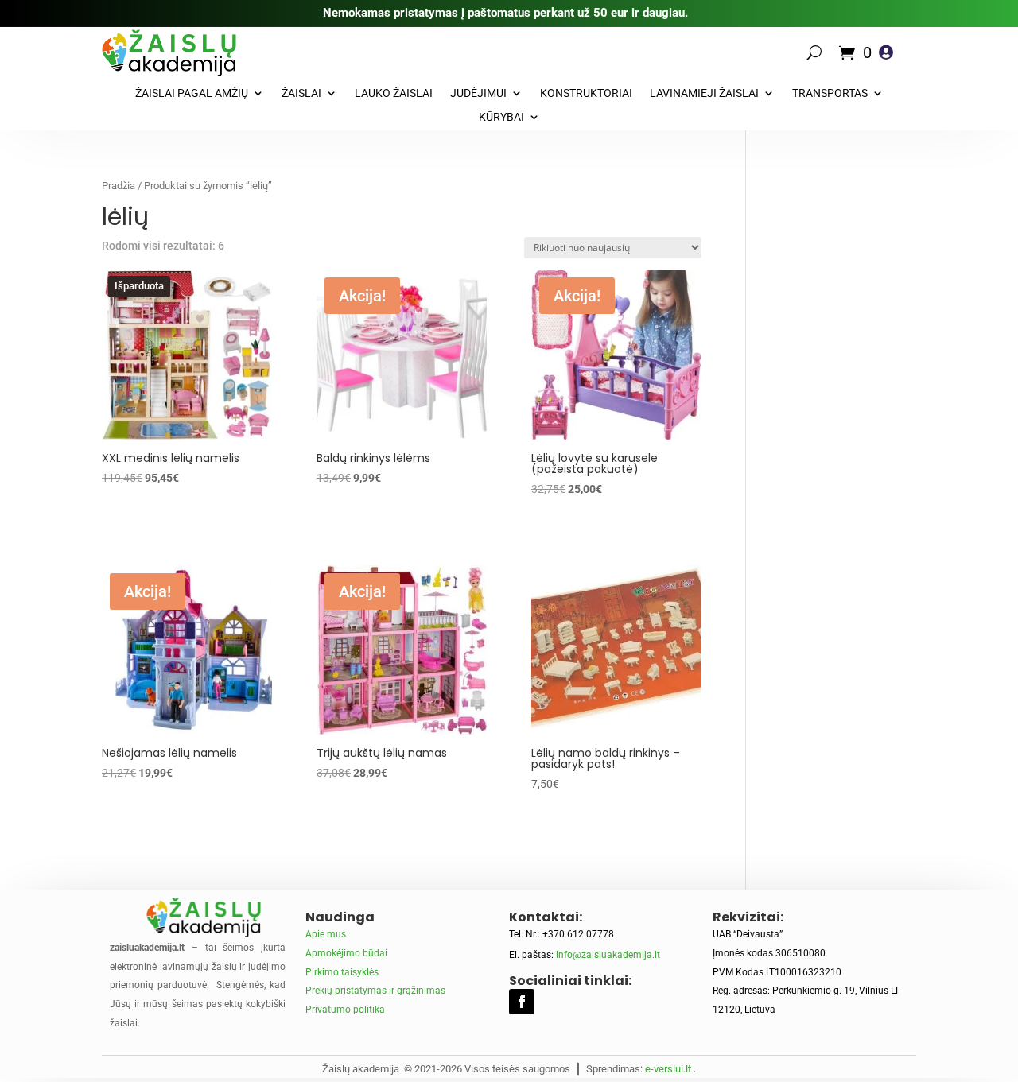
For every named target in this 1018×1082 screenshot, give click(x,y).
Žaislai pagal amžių (191, 93)
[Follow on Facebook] (521, 1001)
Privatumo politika (345, 1009)
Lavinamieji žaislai (704, 93)
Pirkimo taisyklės (342, 972)
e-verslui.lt (668, 1069)
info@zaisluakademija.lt (608, 954)
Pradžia (118, 186)
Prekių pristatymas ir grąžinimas (375, 990)
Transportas (830, 93)
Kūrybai (501, 117)
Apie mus (325, 934)
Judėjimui (478, 93)
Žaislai (301, 93)
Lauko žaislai (394, 93)
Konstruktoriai (586, 93)
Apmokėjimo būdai (346, 953)
